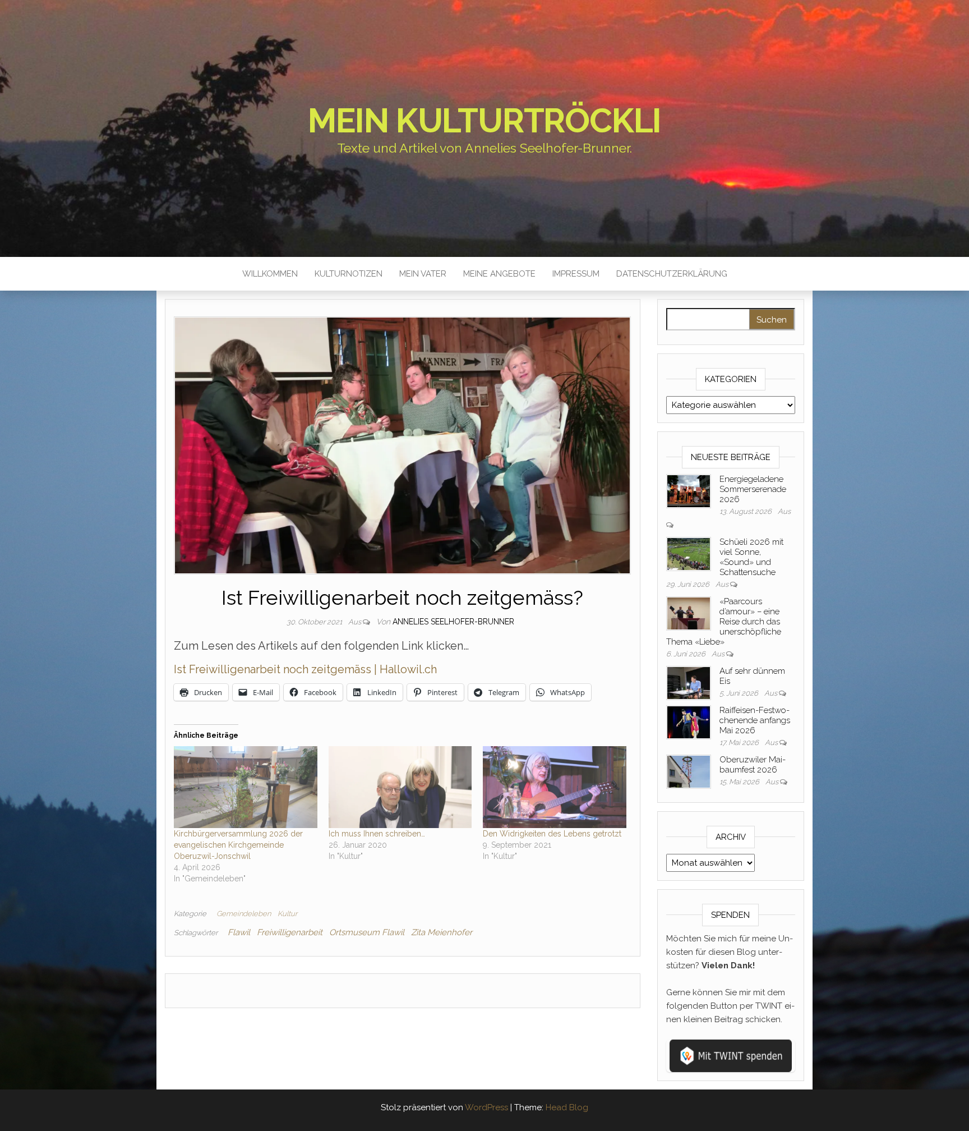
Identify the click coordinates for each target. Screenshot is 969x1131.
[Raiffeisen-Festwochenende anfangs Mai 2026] (688, 721)
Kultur (287, 913)
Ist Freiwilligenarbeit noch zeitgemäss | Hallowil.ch (305, 669)
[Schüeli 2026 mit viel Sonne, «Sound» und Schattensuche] (688, 553)
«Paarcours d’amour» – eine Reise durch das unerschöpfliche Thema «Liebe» (723, 621)
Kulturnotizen (348, 274)
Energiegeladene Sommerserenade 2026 (752, 489)
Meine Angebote (499, 274)
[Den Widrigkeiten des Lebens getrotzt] (554, 787)
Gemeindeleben (243, 913)
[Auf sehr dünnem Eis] (688, 682)
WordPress (486, 1107)
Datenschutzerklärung (671, 274)
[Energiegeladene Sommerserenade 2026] (688, 490)
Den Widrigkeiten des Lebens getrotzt (552, 833)
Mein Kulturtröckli (484, 120)
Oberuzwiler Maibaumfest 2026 (752, 765)
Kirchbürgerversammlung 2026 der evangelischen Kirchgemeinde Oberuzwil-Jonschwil (238, 845)
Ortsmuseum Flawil (366, 932)
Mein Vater (422, 274)
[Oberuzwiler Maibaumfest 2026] (688, 771)
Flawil (239, 932)
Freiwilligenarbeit (289, 932)
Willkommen (270, 274)
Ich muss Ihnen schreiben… (377, 833)
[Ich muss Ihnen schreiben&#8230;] (400, 787)
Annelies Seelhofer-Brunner (453, 621)
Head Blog (567, 1107)
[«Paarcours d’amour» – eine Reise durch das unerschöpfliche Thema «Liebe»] (688, 613)
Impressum (575, 274)
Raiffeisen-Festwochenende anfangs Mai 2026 (754, 720)
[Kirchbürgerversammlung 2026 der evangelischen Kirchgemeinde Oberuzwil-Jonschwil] (245, 787)
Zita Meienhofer (441, 932)
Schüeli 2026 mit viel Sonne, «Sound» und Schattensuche (751, 557)
